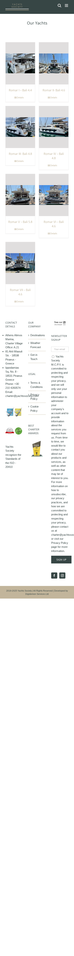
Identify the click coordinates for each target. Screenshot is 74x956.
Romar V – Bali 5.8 (20, 222)
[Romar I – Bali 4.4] (20, 63)
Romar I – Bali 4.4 (20, 90)
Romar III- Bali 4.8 (20, 154)
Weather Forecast (35, 345)
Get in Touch (33, 357)
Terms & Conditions (36, 384)
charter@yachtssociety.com (21, 395)
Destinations (37, 335)
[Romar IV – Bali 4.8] (53, 127)
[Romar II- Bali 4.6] (53, 63)
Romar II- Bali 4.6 (54, 90)
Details (20, 97)
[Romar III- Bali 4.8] (20, 127)
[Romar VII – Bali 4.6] (20, 263)
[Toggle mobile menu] (67, 5)
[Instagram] (62, 575)
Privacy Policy (34, 396)
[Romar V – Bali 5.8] (20, 195)
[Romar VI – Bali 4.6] (53, 195)
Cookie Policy (34, 408)
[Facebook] (54, 575)
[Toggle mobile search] (59, 5)
